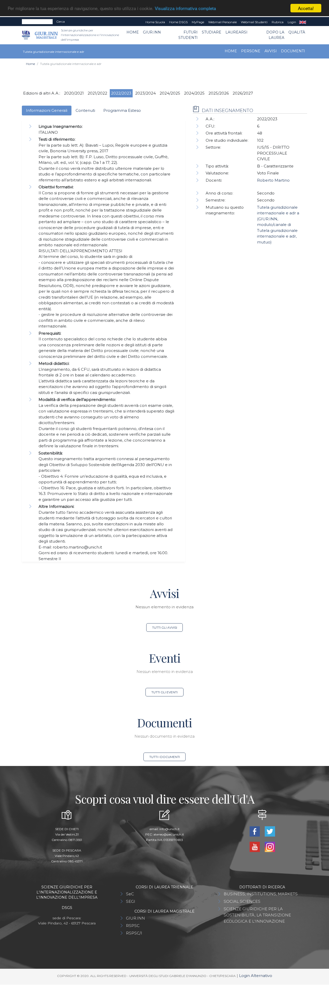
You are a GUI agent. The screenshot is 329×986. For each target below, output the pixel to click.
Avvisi (270, 51)
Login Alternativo (255, 975)
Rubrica (278, 22)
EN (302, 22)
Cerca (60, 21)
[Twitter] (270, 831)
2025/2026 (218, 93)
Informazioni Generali (46, 110)
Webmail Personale (222, 22)
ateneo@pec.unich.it (168, 834)
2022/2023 (121, 93)
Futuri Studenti (188, 35)
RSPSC (133, 925)
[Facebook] (255, 831)
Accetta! (306, 8)
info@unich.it (169, 829)
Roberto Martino (273, 180)
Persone (250, 51)
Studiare (211, 32)
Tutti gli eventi (164, 692)
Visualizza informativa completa (185, 8)
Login (292, 22)
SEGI (130, 901)
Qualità (296, 32)
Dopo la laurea (275, 35)
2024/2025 (170, 93)
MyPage (198, 22)
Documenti (293, 51)
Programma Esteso (122, 110)
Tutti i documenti (164, 757)
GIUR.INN (152, 32)
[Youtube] (255, 846)
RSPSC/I (134, 933)
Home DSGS (178, 22)
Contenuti (85, 110)
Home (132, 32)
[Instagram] (270, 846)
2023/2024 (145, 93)
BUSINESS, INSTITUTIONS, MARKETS (261, 893)
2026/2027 (243, 93)
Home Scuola (155, 22)
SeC (130, 893)
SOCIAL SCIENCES (242, 901)
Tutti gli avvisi (164, 627)
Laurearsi (236, 32)
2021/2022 (97, 93)
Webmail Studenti (254, 22)
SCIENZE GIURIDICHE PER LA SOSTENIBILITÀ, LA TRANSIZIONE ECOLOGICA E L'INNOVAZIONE (257, 915)
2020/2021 (74, 93)
